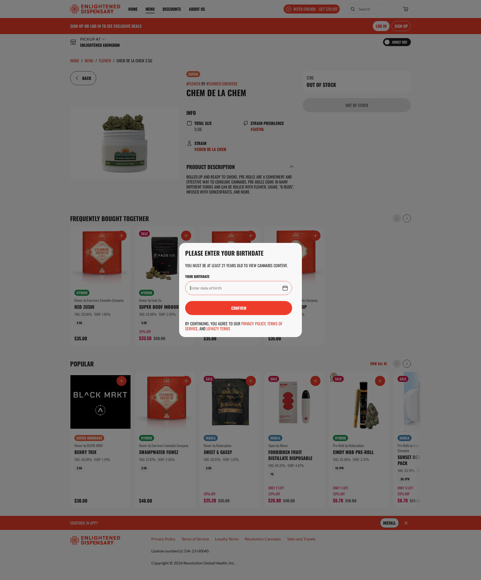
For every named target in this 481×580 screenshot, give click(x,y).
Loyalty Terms (218, 329)
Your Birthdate (197, 276)
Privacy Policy (253, 324)
